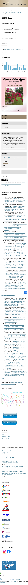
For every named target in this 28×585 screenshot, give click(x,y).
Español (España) (6, 436)
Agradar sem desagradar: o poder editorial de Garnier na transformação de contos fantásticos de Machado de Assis (15, 354)
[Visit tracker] (9, 569)
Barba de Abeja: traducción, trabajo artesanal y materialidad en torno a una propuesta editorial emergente (15, 301)
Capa (14, 224)
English (4, 434)
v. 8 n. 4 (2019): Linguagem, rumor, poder (12, 12)
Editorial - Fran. (17, 206)
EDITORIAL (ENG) (17, 308)
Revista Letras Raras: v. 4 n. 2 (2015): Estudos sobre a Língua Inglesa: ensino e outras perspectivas (15, 276)
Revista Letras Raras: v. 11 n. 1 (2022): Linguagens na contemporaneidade (15, 349)
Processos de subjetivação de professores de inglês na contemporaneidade (15, 273)
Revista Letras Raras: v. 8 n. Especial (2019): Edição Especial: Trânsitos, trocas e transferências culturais (15, 358)
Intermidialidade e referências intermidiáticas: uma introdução (10, 461)
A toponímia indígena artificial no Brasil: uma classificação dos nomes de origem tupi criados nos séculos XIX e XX (14, 473)
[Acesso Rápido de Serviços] (0, 578)
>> (5, 378)
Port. (5, 115)
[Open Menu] (3, 3)
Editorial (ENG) (17, 341)
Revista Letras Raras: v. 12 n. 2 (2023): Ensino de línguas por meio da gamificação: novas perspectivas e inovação (15, 255)
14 (4, 290)
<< (2, 290)
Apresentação (17, 215)
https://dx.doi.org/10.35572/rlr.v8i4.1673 (14, 49)
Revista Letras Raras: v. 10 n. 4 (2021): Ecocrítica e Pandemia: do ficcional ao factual (15, 343)
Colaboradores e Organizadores (16, 252)
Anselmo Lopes (13, 581)
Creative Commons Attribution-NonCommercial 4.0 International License (13, 184)
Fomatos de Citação (9, 147)
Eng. (5, 118)
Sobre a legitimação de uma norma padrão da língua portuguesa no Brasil (13, 456)
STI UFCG (2, 582)
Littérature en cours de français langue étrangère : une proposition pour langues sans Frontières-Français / (14, 263)
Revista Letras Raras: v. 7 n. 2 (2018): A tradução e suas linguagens (14, 304)
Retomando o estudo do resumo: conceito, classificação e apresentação (12, 467)
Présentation (18, 243)
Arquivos (8, 10)
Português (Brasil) (6, 438)
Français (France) (6, 441)
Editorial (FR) (7, 371)
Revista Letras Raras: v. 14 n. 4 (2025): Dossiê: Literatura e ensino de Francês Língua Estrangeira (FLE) (15, 201)
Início (3, 10)
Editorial (15, 198)
